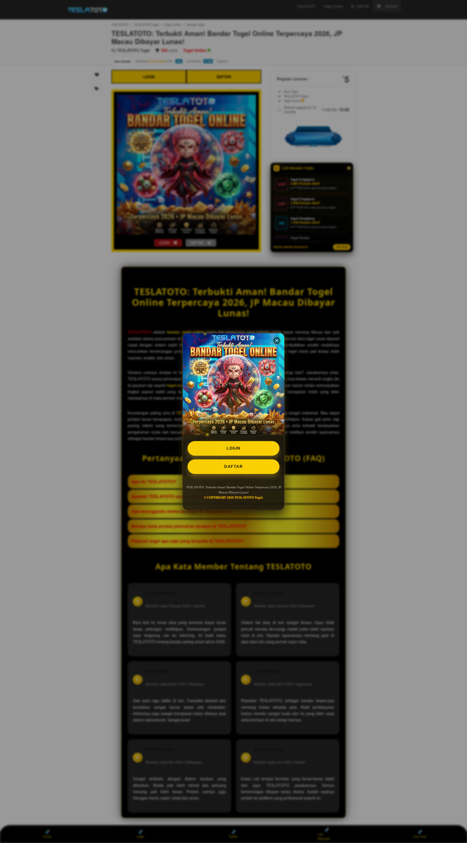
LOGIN (233, 448)
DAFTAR (233, 466)
